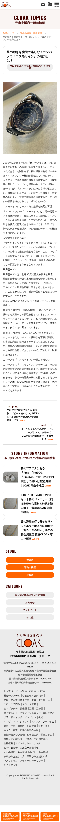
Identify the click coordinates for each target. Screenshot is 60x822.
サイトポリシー (23, 743)
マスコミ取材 (11, 760)
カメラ (7, 730)
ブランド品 (48, 721)
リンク (37, 743)
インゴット (30, 717)
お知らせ (30, 602)
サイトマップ (11, 765)
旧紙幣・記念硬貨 (27, 725)
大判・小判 (9, 725)
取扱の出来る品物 (29, 730)
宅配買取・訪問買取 (32, 695)
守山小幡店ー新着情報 (31, 33)
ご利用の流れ (41, 738)
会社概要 (8, 743)
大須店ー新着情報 (29, 747)
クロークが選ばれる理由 (16, 699)
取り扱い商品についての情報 (30, 594)
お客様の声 (32, 734)
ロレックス (48, 712)
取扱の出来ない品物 (14, 734)
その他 (30, 617)
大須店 (30, 559)
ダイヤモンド (11, 712)
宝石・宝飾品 (36, 708)
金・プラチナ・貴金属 (15, 708)
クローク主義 (29, 704)
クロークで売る (12, 704)
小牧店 (30, 574)
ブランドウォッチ (13, 717)
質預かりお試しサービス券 (18, 738)
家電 (15, 730)
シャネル (24, 721)
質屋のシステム (12, 695)
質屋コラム (46, 734)
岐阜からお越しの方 (14, 756)
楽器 (47, 725)
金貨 (40, 717)
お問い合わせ (11, 747)
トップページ (11, 691)
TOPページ (8, 33)
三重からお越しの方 (37, 756)
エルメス (35, 721)
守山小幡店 (30, 567)
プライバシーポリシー (31, 760)
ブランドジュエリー (30, 712)
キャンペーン (30, 609)
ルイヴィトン (11, 721)
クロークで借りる (41, 699)
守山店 (32, 691)
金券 (40, 725)
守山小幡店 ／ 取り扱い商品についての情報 (30, 67)
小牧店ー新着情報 (38, 752)
